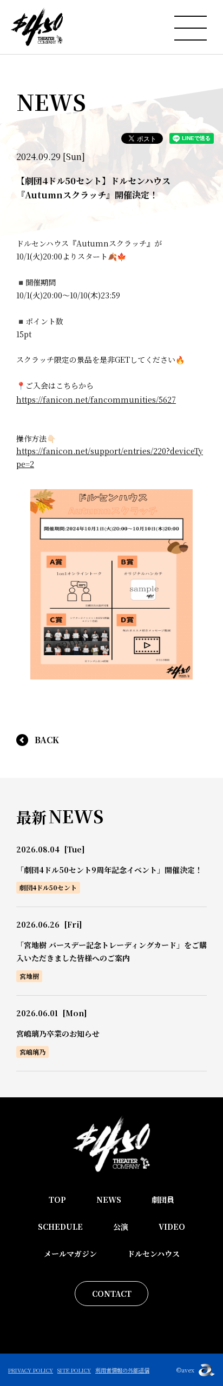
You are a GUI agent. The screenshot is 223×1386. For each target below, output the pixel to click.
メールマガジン (70, 1253)
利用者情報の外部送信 (122, 1370)
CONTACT (112, 1293)
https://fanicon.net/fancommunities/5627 (96, 399)
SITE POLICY (74, 1370)
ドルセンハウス (153, 1253)
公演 (120, 1226)
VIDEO (172, 1226)
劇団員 (163, 1199)
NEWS (108, 1199)
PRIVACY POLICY (30, 1370)
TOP (57, 1199)
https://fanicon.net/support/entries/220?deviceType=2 (109, 457)
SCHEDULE (60, 1226)
